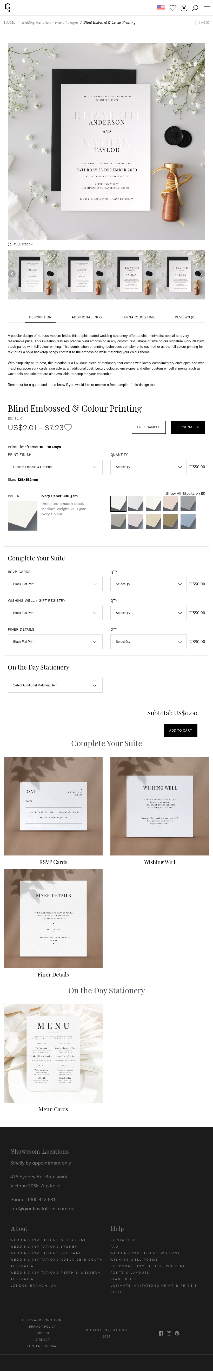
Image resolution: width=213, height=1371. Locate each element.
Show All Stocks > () (185, 493)
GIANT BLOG (123, 1279)
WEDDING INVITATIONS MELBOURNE (48, 1240)
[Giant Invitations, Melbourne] (7, 8)
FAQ (114, 1246)
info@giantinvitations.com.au (42, 1209)
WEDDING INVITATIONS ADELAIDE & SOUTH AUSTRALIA (56, 1263)
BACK (204, 22)
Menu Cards (53, 1109)
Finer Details (53, 974)
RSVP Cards (53, 861)
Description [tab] (40, 317)
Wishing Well (159, 861)
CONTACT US (123, 1240)
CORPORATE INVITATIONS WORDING (148, 1266)
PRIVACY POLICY (42, 1326)
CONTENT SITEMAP (43, 1346)
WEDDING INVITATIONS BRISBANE (46, 1253)
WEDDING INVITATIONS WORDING (145, 1253)
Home (10, 22)
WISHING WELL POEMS (134, 1259)
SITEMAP (42, 1339)
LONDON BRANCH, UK (33, 1285)
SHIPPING (43, 1333)
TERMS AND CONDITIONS (43, 1320)
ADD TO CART (180, 730)
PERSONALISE (188, 427)
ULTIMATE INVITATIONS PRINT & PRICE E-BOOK (154, 1289)
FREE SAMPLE (148, 427)
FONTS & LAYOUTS (130, 1272)
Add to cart (53, 817)
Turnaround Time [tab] (138, 317)
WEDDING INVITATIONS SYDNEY (44, 1246)
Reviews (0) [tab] (185, 317)
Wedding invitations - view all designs (49, 22)
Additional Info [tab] (87, 317)
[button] (195, 8)
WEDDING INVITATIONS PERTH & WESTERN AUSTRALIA (55, 1276)
